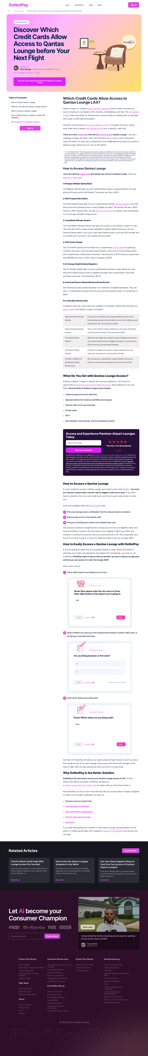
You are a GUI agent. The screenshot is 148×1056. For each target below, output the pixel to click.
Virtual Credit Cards (26, 970)
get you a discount (104, 211)
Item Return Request (55, 972)
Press (21, 1010)
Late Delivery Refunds (55, 970)
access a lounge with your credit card (79, 785)
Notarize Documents (112, 981)
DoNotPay (18, 5)
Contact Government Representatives (112, 993)
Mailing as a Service (111, 968)
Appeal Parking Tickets (84, 965)
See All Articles (131, 851)
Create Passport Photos (113, 997)
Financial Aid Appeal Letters (57, 1011)
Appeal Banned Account (56, 981)
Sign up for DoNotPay (83, 450)
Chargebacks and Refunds (57, 978)
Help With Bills (52, 1000)
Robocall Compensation (28, 994)
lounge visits (118, 247)
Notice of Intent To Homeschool (116, 1000)
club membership (93, 128)
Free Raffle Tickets (54, 994)
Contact (22, 1013)
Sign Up (133, 5)
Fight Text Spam (25, 991)
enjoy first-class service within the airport (93, 385)
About (99, 5)
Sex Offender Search (112, 1002)
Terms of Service (25, 1005)
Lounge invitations (123, 204)
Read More (15, 880)
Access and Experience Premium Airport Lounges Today (40, 82)
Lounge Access (21, 22)
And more (69, 822)
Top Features (79, 5)
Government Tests (111, 978)
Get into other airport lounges (78, 817)
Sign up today (52, 936)
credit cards (82, 134)
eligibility (126, 489)
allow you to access (104, 134)
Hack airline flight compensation (79, 811)
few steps (94, 505)
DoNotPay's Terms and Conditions (105, 455)
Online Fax (108, 970)
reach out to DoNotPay (113, 831)
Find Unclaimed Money (56, 997)
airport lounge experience (99, 108)
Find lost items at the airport (77, 806)
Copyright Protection (83, 968)
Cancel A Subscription (55, 975)
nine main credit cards (72, 177)
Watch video (88, 927)
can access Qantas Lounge (97, 125)
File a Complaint (82, 970)
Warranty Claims (25, 978)
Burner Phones (24, 965)
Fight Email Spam (25, 989)
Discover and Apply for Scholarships (56, 1007)
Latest (91, 5)
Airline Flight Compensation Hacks (31, 968)
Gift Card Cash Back (55, 991)
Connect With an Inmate (113, 965)
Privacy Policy (123, 455)
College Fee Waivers (54, 1003)
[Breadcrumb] (10, 11)
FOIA (106, 984)
